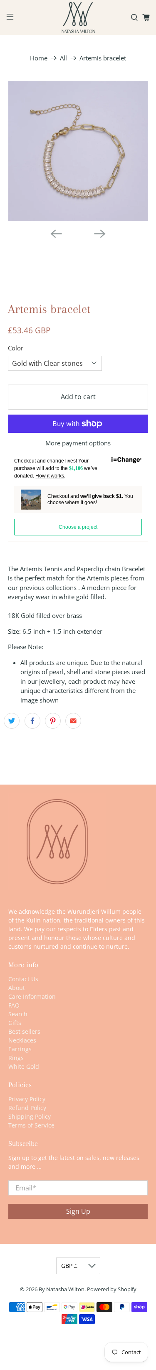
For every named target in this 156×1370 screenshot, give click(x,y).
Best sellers (24, 1031)
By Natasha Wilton (61, 1289)
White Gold (23, 1066)
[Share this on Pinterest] (53, 721)
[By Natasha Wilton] (78, 17)
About (16, 988)
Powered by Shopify (111, 1289)
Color (15, 348)
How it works (49, 476)
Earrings (20, 1049)
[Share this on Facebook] (32, 721)
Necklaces (22, 1040)
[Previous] (56, 234)
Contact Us (23, 979)
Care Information (32, 996)
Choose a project (78, 527)
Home (38, 58)
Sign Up (78, 1211)
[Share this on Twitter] (12, 721)
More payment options (78, 443)
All (63, 58)
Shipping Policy (29, 1116)
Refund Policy (27, 1108)
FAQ (14, 1005)
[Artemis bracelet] (78, 151)
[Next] (100, 234)
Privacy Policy (26, 1099)
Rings (16, 1058)
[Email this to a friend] (73, 721)
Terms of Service (31, 1125)
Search (17, 1014)
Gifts (14, 1023)
